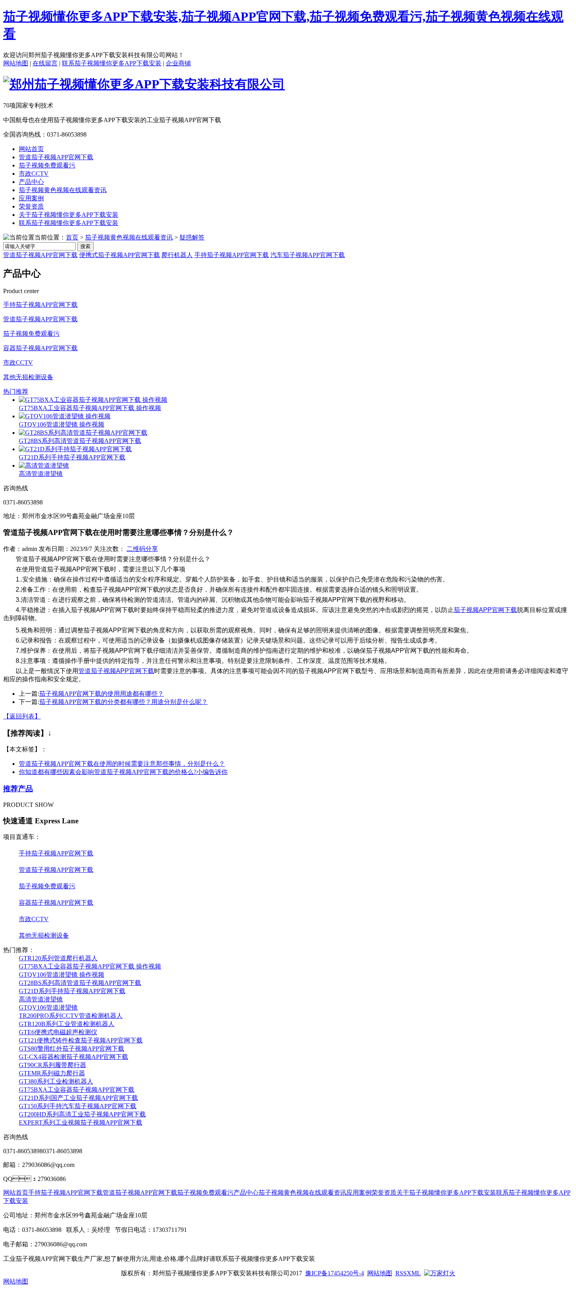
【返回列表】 (22, 716)
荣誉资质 (31, 206)
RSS (401, 1273)
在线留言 (45, 63)
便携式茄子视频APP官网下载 (119, 255)
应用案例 (31, 198)
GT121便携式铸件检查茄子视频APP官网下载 (81, 1040)
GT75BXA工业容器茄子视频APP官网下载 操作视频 (90, 408)
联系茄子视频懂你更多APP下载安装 (111, 63)
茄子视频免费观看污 (47, 165)
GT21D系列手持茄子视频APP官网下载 (72, 457)
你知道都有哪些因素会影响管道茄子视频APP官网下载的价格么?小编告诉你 (123, 772)
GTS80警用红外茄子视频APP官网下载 (71, 1048)
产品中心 (31, 181)
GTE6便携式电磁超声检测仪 (58, 1032)
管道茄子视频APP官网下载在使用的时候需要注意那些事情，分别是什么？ (122, 763)
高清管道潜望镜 (41, 473)
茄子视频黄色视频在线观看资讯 (63, 190)
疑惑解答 (192, 237)
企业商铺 (178, 63)
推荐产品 (18, 789)
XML (414, 1273)
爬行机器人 (177, 255)
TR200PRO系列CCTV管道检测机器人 (71, 1015)
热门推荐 (15, 391)
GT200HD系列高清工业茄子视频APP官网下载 (82, 1114)
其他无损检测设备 (28, 377)
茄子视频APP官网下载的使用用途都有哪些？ (101, 693)
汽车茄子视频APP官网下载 (307, 255)
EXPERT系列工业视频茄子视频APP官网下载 (80, 1122)
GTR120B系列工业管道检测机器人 (66, 1024)
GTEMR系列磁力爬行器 (52, 1073)
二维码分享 (142, 548)
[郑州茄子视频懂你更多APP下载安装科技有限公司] (144, 84)
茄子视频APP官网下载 (485, 610)
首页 (72, 237)
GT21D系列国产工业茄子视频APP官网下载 (78, 1098)
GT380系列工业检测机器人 (56, 1081)
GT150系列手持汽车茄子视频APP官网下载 (77, 1106)
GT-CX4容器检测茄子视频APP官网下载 (73, 1056)
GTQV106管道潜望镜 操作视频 (61, 424)
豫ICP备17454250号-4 (334, 1273)
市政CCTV (34, 173)
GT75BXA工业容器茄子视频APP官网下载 (76, 1089)
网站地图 (15, 63)
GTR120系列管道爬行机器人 (58, 958)
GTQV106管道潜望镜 (48, 1007)
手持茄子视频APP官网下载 (231, 255)
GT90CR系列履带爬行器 (52, 1065)
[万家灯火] (439, 1273)
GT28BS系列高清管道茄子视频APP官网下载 (80, 440)
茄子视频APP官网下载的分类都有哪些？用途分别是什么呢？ (123, 702)
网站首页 (31, 149)
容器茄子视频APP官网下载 (40, 348)
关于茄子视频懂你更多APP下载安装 (68, 214)
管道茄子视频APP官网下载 (56, 157)
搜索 (85, 246)
